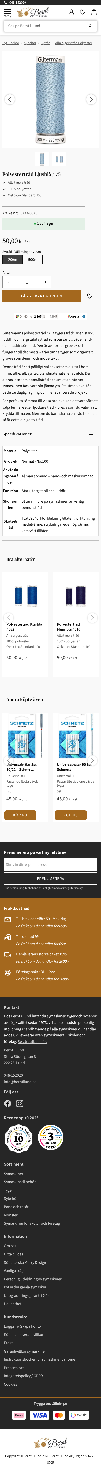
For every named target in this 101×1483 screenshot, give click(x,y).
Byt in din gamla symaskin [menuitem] (25, 1287)
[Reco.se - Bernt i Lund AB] (50, 1137)
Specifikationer (17, 434)
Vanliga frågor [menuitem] (15, 1270)
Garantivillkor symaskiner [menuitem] (25, 1351)
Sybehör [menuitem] (11, 1198)
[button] (7, 11)
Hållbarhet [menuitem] (12, 1304)
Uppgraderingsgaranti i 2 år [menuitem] (26, 1295)
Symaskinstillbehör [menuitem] (20, 1182)
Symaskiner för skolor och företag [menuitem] (32, 1223)
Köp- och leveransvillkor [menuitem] (24, 1334)
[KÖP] (41, 296)
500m (32, 259)
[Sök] (91, 26)
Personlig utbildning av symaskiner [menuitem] (33, 1279)
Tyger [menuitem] (8, 1190)
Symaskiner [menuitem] (13, 1173)
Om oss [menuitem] (10, 1245)
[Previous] (10, 99)
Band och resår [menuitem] (16, 1207)
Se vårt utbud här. (32, 1041)
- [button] (8, 282)
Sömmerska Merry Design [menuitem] (25, 1262)
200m (12, 259)
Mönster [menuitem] (11, 1215)
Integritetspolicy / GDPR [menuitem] (23, 1376)
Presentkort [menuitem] (14, 1368)
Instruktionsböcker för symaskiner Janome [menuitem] (39, 1359)
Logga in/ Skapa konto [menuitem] (22, 1326)
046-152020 (17, 2)
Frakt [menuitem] (8, 1343)
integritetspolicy (73, 888)
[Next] (91, 99)
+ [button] (45, 282)
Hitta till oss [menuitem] (13, 1254)
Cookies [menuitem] (10, 1384)
